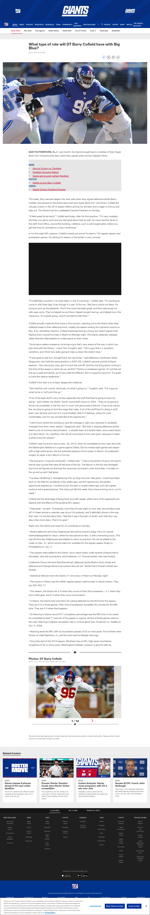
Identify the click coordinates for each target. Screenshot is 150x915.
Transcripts (28, 841)
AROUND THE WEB (140, 817)
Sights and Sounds (47, 837)
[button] (75, 269)
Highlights (47, 827)
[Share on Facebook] (104, 59)
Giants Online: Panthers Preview (49, 189)
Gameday (65, 827)
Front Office (101, 829)
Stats (101, 833)
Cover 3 (28, 827)
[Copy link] (118, 57)
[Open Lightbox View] (75, 697)
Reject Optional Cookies (115, 906)
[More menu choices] (98, 24)
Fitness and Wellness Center (140, 858)
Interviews (47, 831)
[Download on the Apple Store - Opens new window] (66, 876)
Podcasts (47, 848)
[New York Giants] (75, 886)
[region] (75, 906)
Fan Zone (10, 843)
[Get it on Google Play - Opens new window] (82, 877)
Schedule (83, 821)
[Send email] (113, 59)
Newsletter (29, 837)
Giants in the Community (140, 829)
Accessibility (10, 833)
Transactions (101, 841)
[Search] (102, 24)
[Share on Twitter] (109, 59)
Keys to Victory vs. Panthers (47, 168)
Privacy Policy (50, 912)
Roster (101, 821)
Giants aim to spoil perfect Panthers (51, 175)
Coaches (101, 825)
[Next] (92, 720)
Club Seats (120, 847)
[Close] (146, 906)
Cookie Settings (95, 906)
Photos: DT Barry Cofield (45, 658)
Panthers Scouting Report (46, 172)
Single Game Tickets (121, 841)
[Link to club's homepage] (6, 24)
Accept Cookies (134, 906)
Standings (101, 837)
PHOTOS (65, 817)
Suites (121, 850)
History (65, 837)
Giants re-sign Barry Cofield (47, 182)
